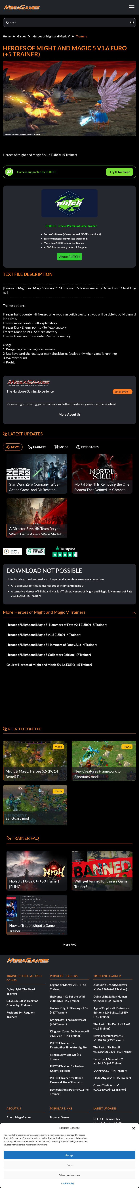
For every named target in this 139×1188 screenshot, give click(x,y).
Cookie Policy (67, 1183)
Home (7, 36)
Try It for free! (120, 172)
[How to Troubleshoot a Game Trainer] (37, 914)
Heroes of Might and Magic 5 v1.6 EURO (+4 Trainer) (44, 635)
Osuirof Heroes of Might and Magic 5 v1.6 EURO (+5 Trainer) (49, 665)
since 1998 (121, 391)
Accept (69, 1155)
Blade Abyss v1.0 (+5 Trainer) (112, 1078)
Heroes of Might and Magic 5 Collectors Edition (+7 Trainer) (49, 655)
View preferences (69, 1175)
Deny (69, 1165)
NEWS (15, 447)
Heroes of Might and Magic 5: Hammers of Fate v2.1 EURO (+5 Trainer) (57, 625)
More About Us (70, 414)
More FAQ (69, 944)
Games (21, 36)
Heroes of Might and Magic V (51, 36)
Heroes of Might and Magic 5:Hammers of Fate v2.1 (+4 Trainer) (52, 645)
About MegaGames (19, 1117)
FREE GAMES (90, 447)
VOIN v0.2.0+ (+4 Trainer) (110, 1070)
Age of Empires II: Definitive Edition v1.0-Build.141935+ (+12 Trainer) (111, 1012)
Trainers (81, 36)
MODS (63, 447)
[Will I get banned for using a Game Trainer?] (102, 870)
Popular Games (60, 1117)
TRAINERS (39, 447)
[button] (133, 1127)
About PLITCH (69, 257)
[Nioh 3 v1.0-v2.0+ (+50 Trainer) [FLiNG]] (37, 870)
